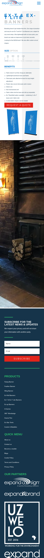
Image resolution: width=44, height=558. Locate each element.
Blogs (6, 453)
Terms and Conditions (11, 462)
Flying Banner (9, 382)
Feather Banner (9, 386)
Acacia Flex (8, 418)
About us (7, 440)
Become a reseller (10, 449)
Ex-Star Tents (8, 422)
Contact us (8, 444)
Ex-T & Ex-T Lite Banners (13, 400)
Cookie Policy (8, 458)
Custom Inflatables (10, 427)
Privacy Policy (9, 467)
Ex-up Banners (9, 404)
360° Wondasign (10, 413)
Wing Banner (8, 391)
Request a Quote (19, 105)
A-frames (7, 409)
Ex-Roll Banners (9, 395)
